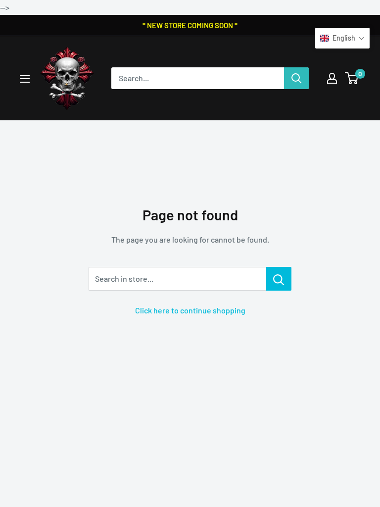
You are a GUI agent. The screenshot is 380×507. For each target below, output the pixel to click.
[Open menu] (25, 79)
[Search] (296, 78)
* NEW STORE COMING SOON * (190, 25)
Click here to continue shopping (190, 310)
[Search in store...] (278, 279)
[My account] (332, 78)
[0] (352, 78)
